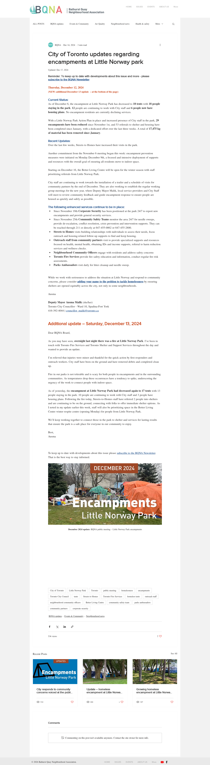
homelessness (127, 590)
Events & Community (79, 23)
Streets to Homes (90, 596)
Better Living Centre (95, 602)
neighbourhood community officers (65, 602)
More (157, 23)
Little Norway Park (77, 590)
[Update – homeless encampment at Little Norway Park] (105, 671)
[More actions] (160, 45)
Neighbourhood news (120, 23)
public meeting (109, 590)
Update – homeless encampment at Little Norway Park (104, 691)
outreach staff (151, 596)
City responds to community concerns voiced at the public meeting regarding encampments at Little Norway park (55, 691)
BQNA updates (56, 23)
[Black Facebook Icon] (166, 762)
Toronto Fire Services (112, 596)
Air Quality (100, 23)
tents (76, 596)
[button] (173, 24)
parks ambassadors (143, 602)
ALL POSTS (38, 23)
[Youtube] (162, 762)
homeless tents (133, 596)
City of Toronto (57, 590)
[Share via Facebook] (49, 626)
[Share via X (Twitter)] (57, 626)
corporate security (80, 608)
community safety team (119, 602)
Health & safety (142, 23)
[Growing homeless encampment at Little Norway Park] (155, 671)
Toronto (94, 590)
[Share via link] (72, 626)
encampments (144, 590)
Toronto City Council (59, 596)
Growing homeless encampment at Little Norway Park (154, 691)
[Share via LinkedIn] (64, 626)
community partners (58, 608)
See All (174, 653)
